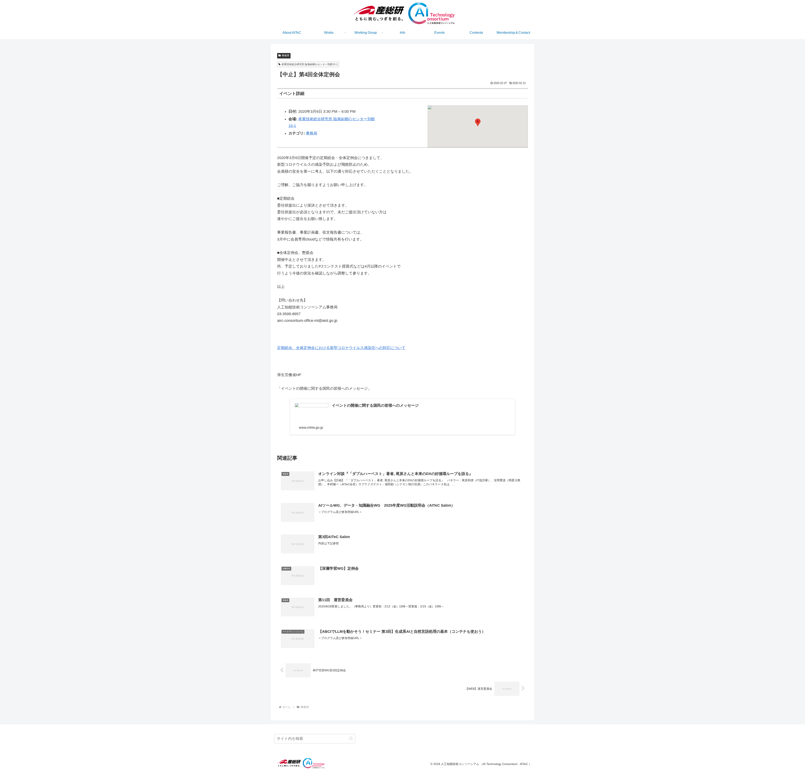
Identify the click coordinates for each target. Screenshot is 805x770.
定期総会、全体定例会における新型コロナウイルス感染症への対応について (341, 348)
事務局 (285, 55)
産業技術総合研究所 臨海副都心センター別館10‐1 (310, 64)
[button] (477, 122)
